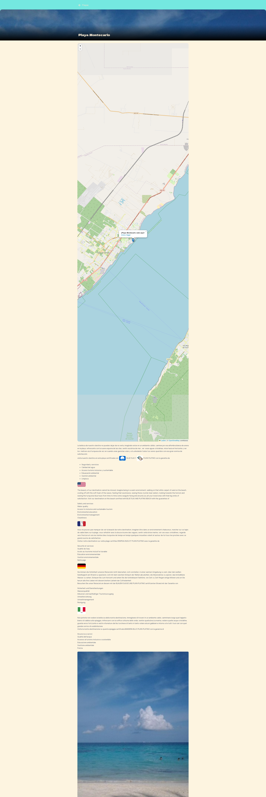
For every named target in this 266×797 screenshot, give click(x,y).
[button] (133, 240)
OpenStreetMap (174, 440)
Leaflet (163, 440)
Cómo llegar (126, 235)
